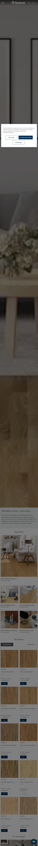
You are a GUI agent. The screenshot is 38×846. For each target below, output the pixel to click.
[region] (19, 135)
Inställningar (18, 142)
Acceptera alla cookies (26, 137)
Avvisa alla (11, 137)
